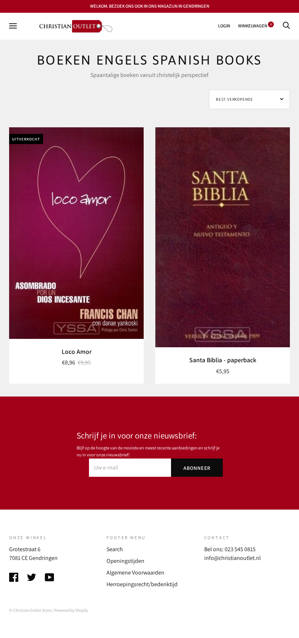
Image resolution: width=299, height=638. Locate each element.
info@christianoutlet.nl (232, 558)
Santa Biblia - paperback (222, 360)
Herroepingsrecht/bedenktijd (142, 584)
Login (224, 26)
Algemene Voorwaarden (135, 572)
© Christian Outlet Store (30, 610)
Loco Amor (77, 351)
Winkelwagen (255, 26)
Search (114, 549)
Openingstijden (125, 561)
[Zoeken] (286, 26)
